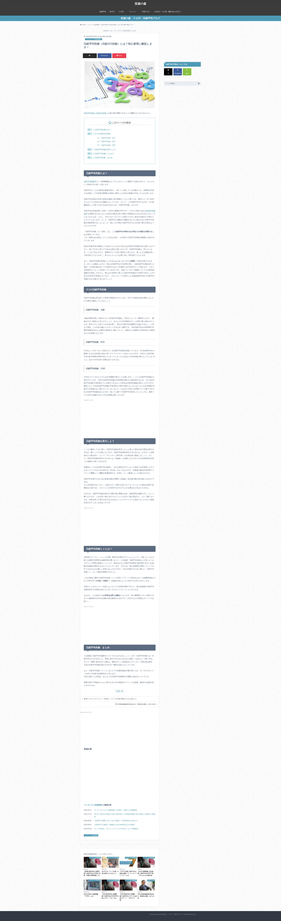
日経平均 (102, 12)
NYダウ (112, 12)
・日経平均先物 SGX (106, 141)
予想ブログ (146, 12)
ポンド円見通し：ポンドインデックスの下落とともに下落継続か (116, 829)
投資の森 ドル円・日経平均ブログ (140, 18)
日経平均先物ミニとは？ (104, 154)
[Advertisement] (120, 416)
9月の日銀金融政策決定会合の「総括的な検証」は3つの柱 (135, 704)
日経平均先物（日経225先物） (96, 113)
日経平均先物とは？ (102, 130)
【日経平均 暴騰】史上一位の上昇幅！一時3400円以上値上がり (116, 820)
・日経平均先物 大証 (106, 138)
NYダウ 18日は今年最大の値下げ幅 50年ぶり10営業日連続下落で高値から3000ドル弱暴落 (124, 815)
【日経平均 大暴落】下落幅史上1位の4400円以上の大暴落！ (115, 825)
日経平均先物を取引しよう (105, 149)
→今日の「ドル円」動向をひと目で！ (168, 12)
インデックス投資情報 (93, 805)
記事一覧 (119, 691)
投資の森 (140, 3)
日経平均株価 (89, 181)
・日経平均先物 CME (106, 145)
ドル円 (121, 12)
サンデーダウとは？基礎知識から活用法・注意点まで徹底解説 (115, 810)
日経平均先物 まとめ (103, 158)
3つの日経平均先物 (102, 134)
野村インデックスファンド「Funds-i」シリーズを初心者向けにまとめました (110, 699)
